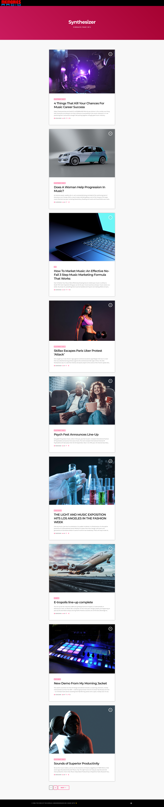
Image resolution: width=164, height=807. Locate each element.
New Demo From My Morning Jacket (80, 683)
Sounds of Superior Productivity (76, 763)
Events (56, 598)
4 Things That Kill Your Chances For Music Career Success (79, 105)
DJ (55, 266)
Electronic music (59, 99)
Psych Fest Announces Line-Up (76, 434)
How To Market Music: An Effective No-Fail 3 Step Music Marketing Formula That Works (81, 274)
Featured (57, 679)
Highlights (57, 510)
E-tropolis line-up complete (73, 602)
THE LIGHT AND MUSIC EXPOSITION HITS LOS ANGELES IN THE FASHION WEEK (80, 518)
